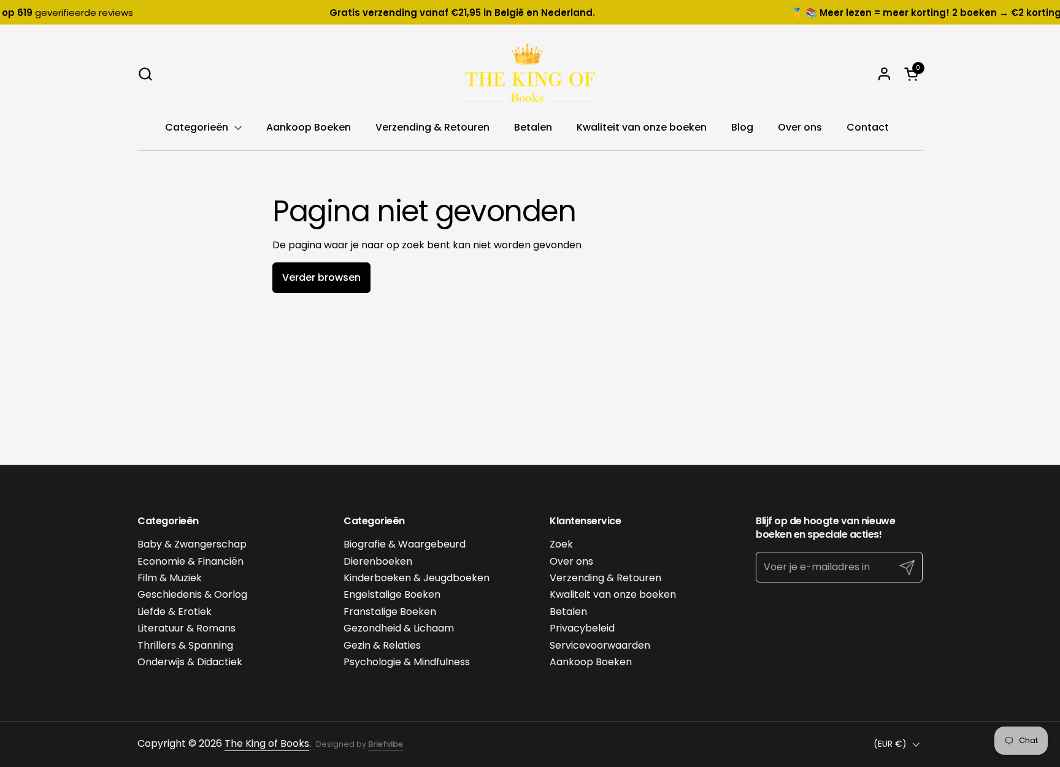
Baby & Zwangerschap (192, 544)
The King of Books (267, 743)
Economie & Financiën (190, 561)
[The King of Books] (530, 73)
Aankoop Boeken (591, 662)
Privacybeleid (582, 628)
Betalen (568, 612)
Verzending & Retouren (605, 578)
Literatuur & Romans (186, 628)
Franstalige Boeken (390, 612)
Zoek (561, 544)
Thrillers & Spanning (185, 645)
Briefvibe (385, 744)
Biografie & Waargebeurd (405, 544)
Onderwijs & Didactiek (189, 662)
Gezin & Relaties (382, 645)
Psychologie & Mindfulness (407, 662)
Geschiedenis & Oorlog (192, 594)
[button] (145, 74)
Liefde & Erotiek (174, 612)
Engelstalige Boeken (392, 594)
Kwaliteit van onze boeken (613, 594)
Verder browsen (321, 277)
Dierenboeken (378, 561)
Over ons (571, 561)
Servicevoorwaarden (600, 645)
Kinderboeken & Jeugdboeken (417, 578)
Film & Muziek (169, 578)
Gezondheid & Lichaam (399, 628)
